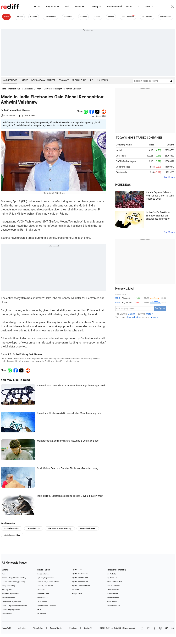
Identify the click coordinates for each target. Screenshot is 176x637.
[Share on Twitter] (97, 111)
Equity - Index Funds (79, 574)
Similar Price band (8, 597)
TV (137, 6)
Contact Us (88, 628)
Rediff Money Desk (12, 110)
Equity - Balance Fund (80, 581)
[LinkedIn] (173, 628)
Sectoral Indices (113, 597)
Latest (24, 80)
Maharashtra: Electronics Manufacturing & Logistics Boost (68, 440)
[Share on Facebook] (91, 111)
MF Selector (41, 613)
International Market (43, 80)
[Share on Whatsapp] (86, 111)
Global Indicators (113, 586)
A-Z (3, 574)
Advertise (21, 628)
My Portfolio (147, 17)
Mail (67, 6)
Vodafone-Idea (123, 166)
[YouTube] (166, 628)
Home (37, 6)
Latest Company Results (11, 609)
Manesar (26, 110)
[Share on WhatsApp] (142, 628)
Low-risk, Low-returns (45, 586)
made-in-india (34, 528)
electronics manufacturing (59, 528)
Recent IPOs (6, 594)
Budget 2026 (77, 593)
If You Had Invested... (115, 582)
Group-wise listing (8, 586)
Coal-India (121, 155)
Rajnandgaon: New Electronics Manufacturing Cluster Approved (71, 385)
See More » (169, 232)
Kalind (119, 150)
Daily (10, 578)
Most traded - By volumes (11, 601)
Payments (51, 6)
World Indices (112, 601)
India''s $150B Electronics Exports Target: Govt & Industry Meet (70, 495)
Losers (97, 17)
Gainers (83, 17)
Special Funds (42, 597)
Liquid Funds (42, 601)
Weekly (16, 578)
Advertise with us (113, 605)
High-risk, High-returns (45, 578)
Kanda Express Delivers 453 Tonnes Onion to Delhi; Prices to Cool (160, 195)
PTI (10, 354)
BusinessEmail (114, 6)
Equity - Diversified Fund (81, 585)
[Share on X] (148, 628)
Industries (102, 80)
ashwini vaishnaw (87, 528)
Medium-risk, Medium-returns (48, 582)
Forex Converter (113, 590)
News (78, 6)
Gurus (129, 6)
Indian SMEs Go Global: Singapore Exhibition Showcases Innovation (158, 215)
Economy (64, 80)
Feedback (73, 628)
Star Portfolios (128, 17)
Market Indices (112, 594)
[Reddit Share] (103, 111)
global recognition (12, 535)
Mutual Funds (50, 17)
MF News (75, 589)
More (147, 6)
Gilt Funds (41, 590)
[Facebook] (154, 628)
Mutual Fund (79, 80)
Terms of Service (56, 628)
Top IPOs (9, 590)
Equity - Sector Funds (80, 578)
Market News (10, 80)
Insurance (68, 17)
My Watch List (112, 578)
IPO (91, 80)
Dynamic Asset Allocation (46, 605)
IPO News (15, 594)
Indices (19, 17)
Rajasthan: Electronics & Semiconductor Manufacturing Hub (69, 413)
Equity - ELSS (77, 570)
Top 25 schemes (43, 574)
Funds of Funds (43, 594)
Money (95, 6)
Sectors (33, 17)
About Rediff (6, 628)
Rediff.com (110, 628)
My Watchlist (165, 17)
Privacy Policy (38, 628)
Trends (111, 17)
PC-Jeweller (122, 172)
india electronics (11, 528)
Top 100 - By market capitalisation (14, 605)
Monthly (23, 578)
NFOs (39, 609)
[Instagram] (160, 628)
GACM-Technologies (126, 161)
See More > (169, 177)
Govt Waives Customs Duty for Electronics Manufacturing (67, 468)
